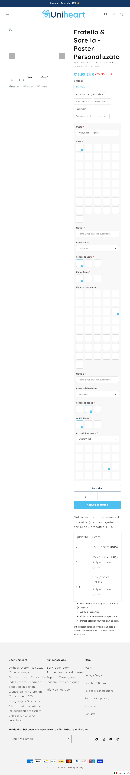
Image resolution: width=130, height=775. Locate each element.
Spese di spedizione (103, 62)
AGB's (88, 667)
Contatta (90, 713)
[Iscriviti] (67, 739)
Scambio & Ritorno (96, 683)
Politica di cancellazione (99, 690)
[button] (7, 14)
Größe (78, 81)
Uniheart (59, 767)
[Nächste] (62, 56)
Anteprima (97, 488)
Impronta (90, 706)
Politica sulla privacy (97, 698)
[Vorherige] (12, 56)
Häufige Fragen (94, 675)
